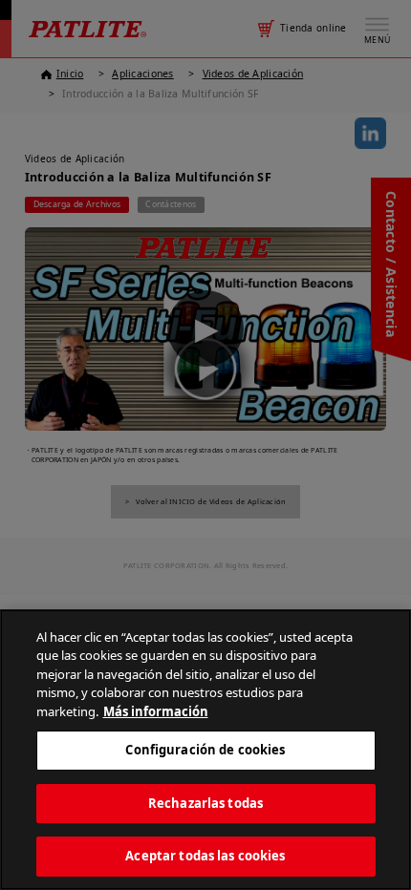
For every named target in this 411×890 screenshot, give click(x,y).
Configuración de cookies (205, 749)
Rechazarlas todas (205, 803)
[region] (205, 749)
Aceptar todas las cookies (205, 855)
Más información (155, 711)
